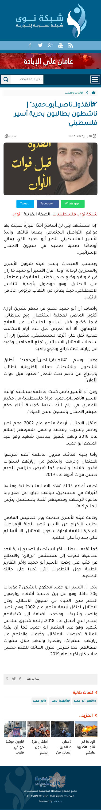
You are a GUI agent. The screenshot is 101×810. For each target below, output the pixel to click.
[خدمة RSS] (70, 45)
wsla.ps (58, 801)
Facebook (47, 204)
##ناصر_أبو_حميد (85, 701)
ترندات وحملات (74, 93)
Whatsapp (72, 204)
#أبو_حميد (39, 701)
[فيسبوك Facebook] (30, 45)
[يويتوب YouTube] (60, 45)
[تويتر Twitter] (40, 45)
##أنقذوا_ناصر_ (60, 701)
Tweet (24, 204)
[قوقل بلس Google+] (50, 45)
